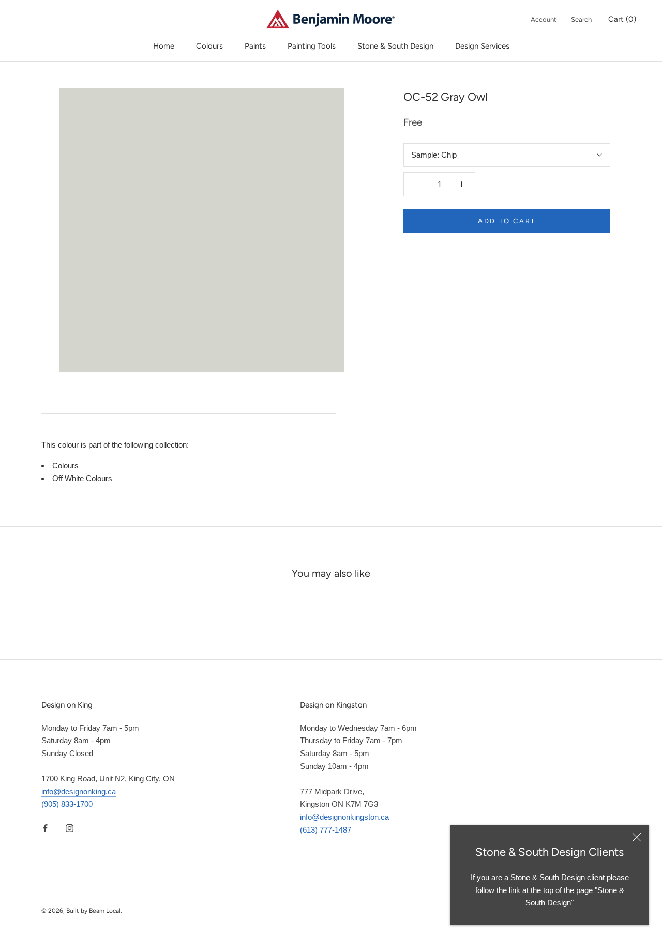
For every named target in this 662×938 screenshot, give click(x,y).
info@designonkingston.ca (344, 816)
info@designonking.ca (78, 791)
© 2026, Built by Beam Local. (81, 910)
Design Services (482, 46)
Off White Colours (82, 478)
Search (581, 19)
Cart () (622, 19)
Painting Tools (312, 46)
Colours (209, 46)
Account (543, 19)
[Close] (636, 837)
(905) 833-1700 (67, 803)
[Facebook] (45, 827)
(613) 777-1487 (325, 829)
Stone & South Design (395, 46)
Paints (255, 46)
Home (163, 46)
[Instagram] (69, 827)
